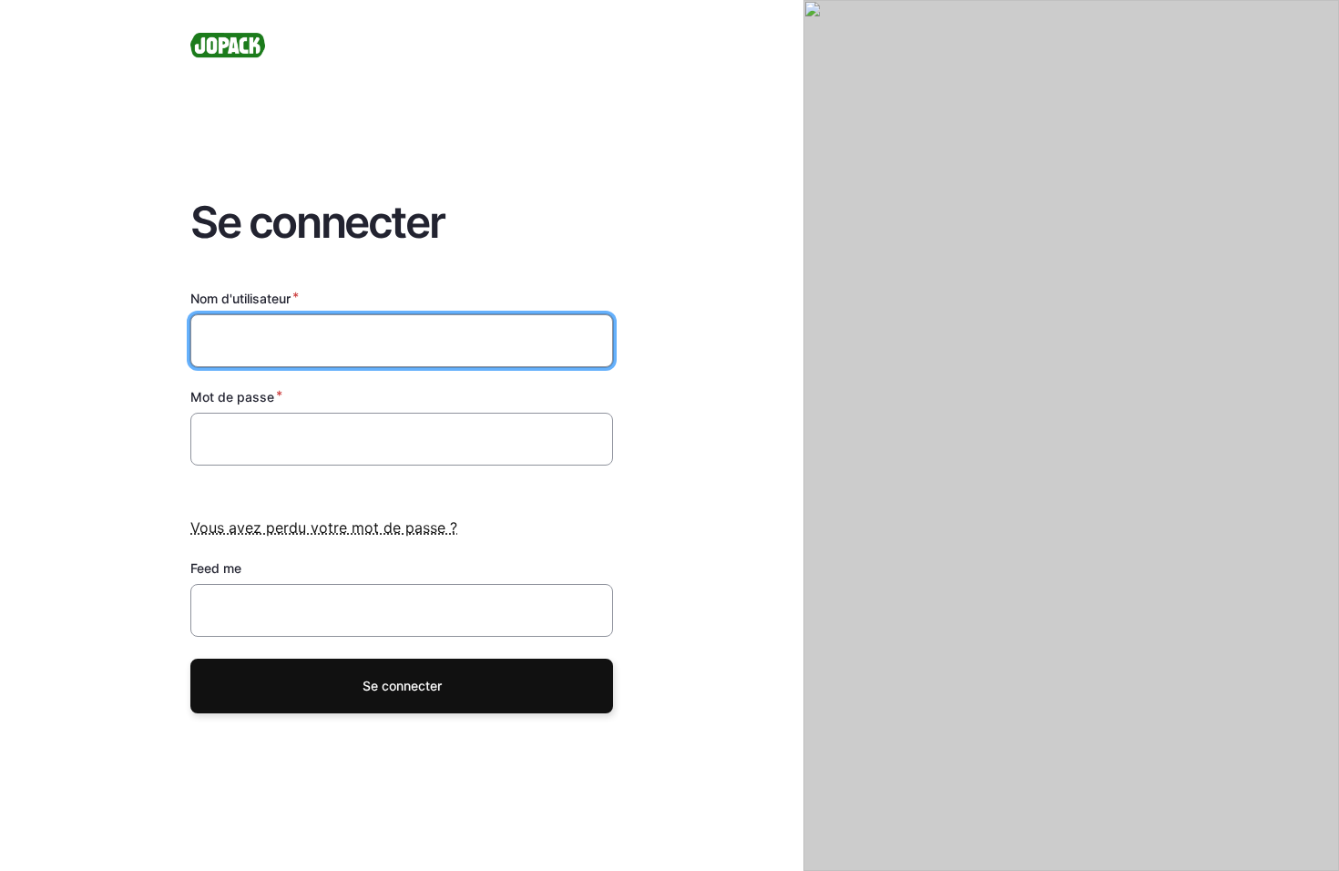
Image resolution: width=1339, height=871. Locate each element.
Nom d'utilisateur (240, 298)
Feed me (215, 568)
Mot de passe (232, 397)
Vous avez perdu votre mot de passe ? (323, 527)
